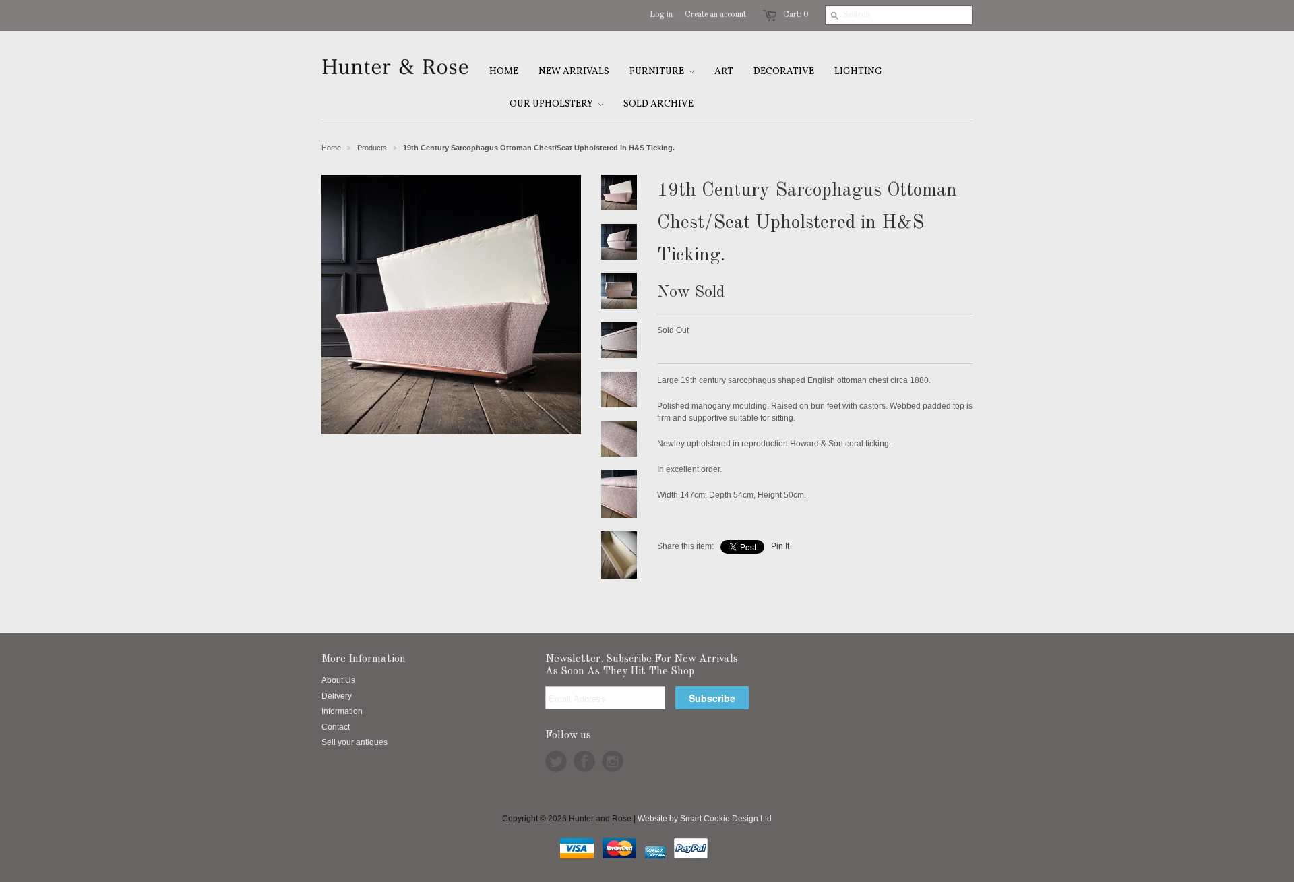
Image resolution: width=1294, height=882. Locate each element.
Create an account (715, 15)
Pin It (780, 546)
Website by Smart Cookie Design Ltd (705, 818)
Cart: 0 (795, 15)
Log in (661, 15)
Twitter (556, 761)
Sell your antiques (354, 742)
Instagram (612, 761)
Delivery (336, 696)
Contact (335, 727)
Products (372, 148)
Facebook (584, 761)
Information (342, 711)
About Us (338, 680)
